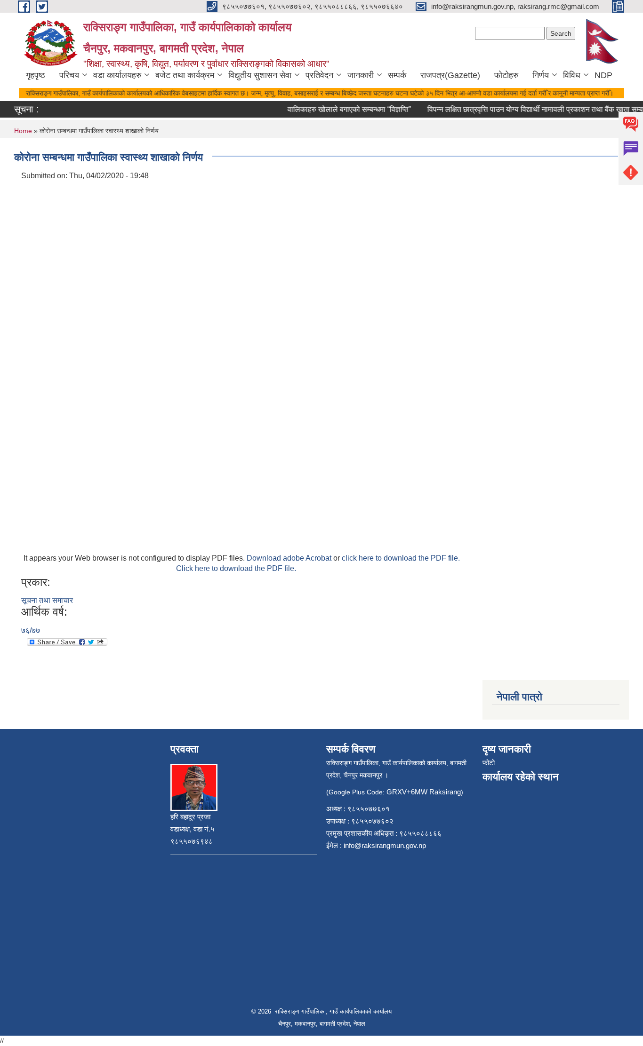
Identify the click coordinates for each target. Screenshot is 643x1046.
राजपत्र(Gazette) (450, 75)
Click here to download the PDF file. (236, 568)
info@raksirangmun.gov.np (385, 845)
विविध (571, 75)
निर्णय (540, 75)
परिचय (69, 75)
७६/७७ (30, 630)
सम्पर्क (397, 75)
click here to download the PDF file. (401, 558)
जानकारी (360, 75)
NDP (603, 75)
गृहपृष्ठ (35, 75)
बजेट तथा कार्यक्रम (184, 75)
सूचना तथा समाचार (47, 600)
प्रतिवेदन (319, 75)
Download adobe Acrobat (290, 558)
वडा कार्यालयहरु (117, 75)
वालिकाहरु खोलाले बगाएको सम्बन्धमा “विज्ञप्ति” (341, 109)
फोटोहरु (506, 75)
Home (23, 131)
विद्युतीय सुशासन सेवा (259, 75)
